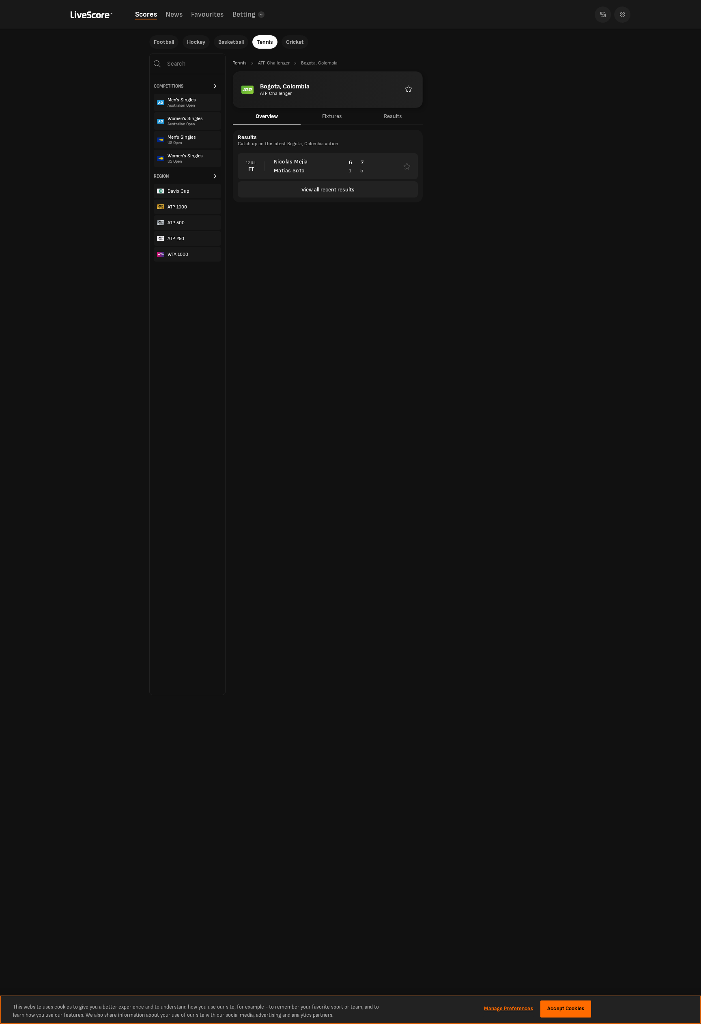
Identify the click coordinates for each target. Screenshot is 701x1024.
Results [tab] (393, 116)
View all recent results (328, 189)
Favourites (207, 14)
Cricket (295, 42)
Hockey (196, 42)
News (174, 14)
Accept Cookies (565, 1008)
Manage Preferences (508, 1008)
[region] (350, 1009)
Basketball (231, 42)
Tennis (265, 42)
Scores (146, 14)
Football (164, 42)
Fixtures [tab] (332, 116)
